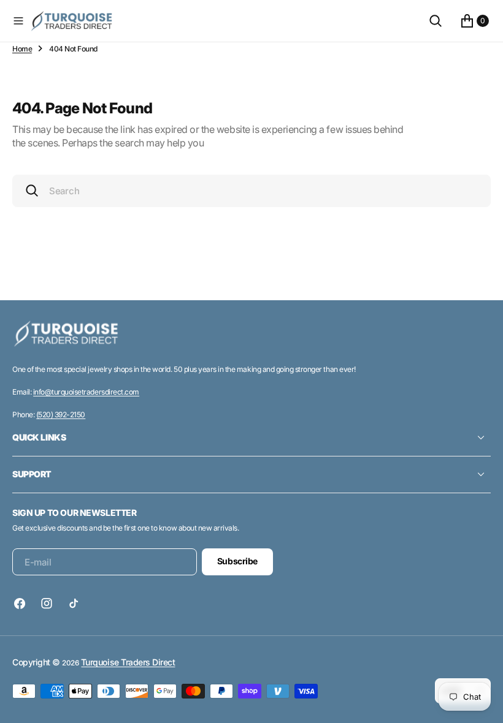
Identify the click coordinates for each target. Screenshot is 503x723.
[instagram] (46, 603)
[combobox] (251, 191)
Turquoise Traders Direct (128, 662)
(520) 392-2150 (60, 414)
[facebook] (22, 603)
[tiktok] (73, 603)
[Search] (435, 20)
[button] (18, 21)
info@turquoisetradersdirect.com (86, 391)
